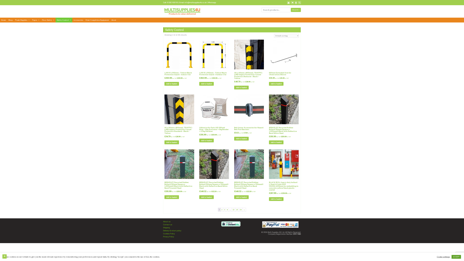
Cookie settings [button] (443, 257)
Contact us (167, 225)
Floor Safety (47, 20)
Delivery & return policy (172, 231)
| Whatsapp (211, 2)
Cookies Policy (169, 234)
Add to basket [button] (171, 84)
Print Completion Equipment (97, 20)
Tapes (34, 20)
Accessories (78, 20)
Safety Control (63, 20)
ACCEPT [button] (456, 257)
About (113, 20)
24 (241, 210)
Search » (295, 10)
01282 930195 (172, 2)
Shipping (166, 228)
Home (3, 20)
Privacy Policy (168, 237)
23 (237, 210)
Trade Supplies (21, 20)
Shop (10, 20)
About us (166, 222)
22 (233, 210)
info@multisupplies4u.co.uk (196, 2)
